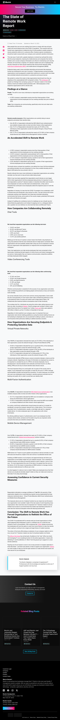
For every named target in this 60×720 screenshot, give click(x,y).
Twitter (39, 524)
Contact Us (30, 593)
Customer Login (7, 669)
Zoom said (38, 308)
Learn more (30, 11)
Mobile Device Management (27, 437)
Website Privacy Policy (41, 717)
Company (5, 671)
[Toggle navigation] (55, 2)
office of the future (15, 536)
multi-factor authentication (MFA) (17, 66)
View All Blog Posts (30, 651)
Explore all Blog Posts (9, 36)
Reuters (25, 306)
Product (5, 674)
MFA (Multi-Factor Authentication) (40, 392)
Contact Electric (8, 708)
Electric (52, 546)
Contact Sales (6, 676)
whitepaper (45, 80)
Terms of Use (32, 717)
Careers (5, 672)
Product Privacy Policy (52, 717)
